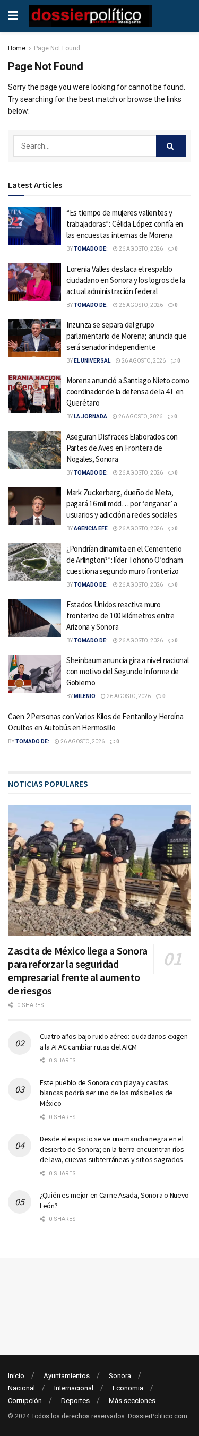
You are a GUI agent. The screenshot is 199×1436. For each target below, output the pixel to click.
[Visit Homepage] (90, 16)
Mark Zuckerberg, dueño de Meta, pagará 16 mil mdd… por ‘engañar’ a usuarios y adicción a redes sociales (121, 503)
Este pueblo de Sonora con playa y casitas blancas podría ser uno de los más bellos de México (106, 1093)
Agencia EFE (91, 528)
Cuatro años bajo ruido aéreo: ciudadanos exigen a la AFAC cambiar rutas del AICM (114, 1041)
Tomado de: (91, 249)
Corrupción (25, 1401)
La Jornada (90, 416)
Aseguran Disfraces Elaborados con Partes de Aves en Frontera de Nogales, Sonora (122, 448)
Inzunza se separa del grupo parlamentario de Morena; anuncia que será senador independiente (126, 336)
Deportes (75, 1401)
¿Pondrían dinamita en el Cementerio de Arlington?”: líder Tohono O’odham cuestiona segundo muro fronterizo (124, 560)
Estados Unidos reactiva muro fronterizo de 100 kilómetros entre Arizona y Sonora (120, 615)
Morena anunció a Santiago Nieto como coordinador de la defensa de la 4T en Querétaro (127, 391)
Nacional (21, 1388)
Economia (128, 1388)
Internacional (73, 1388)
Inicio (16, 1376)
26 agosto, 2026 (140, 249)
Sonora (120, 1376)
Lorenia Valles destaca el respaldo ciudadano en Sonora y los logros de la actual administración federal (125, 280)
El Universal (92, 361)
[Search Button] (171, 146)
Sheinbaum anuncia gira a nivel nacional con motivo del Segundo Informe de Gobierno (127, 671)
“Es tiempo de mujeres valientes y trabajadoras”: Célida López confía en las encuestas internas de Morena (124, 224)
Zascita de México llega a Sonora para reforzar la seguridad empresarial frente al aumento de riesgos (77, 970)
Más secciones (132, 1401)
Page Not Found (57, 48)
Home (16, 48)
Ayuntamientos (67, 1376)
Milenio (85, 696)
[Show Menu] (13, 16)
